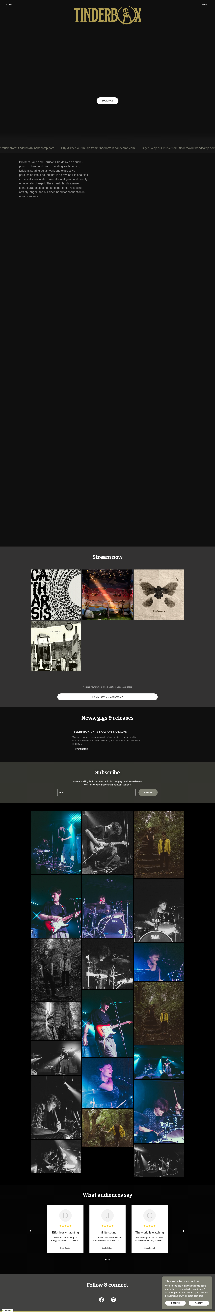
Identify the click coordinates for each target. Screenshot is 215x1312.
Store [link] (205, 4)
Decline (175, 1303)
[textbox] (96, 792)
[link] (107, 4)
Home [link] (9, 4)
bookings (107, 101)
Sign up (148, 792)
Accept (199, 1303)
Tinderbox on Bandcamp (107, 697)
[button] (80, 749)
